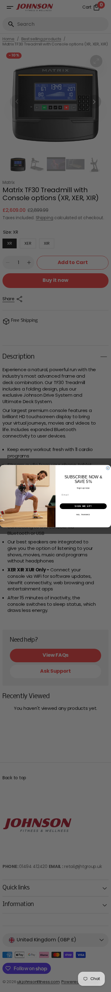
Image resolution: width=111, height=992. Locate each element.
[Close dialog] (107, 468)
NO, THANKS (83, 514)
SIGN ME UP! (83, 506)
